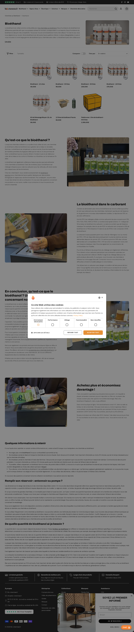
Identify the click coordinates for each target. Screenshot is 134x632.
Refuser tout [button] (72, 333)
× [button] (102, 297)
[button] (40, 333)
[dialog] (67, 316)
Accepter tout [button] (93, 333)
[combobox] (99, 298)
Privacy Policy (78, 315)
